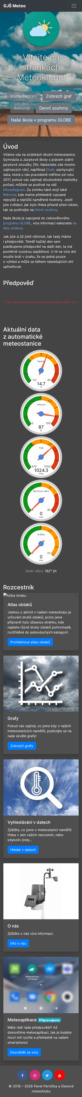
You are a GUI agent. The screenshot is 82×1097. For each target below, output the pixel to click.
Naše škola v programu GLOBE (41, 120)
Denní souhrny (53, 108)
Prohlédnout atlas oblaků (30, 642)
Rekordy (9, 195)
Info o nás (18, 943)
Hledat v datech (23, 850)
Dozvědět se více (24, 1052)
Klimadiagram (14, 190)
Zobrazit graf (58, 96)
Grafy (50, 169)
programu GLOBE (17, 223)
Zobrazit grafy (21, 746)
